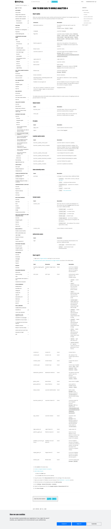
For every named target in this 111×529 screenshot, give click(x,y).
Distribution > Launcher (64, 480)
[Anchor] (69, 8)
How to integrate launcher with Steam (22, 143)
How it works (85, 10)
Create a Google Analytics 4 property (43, 469)
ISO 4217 (61, 180)
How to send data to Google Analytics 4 (22, 134)
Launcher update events (88, 16)
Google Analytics (43, 258)
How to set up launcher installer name (21, 153)
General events (86, 12)
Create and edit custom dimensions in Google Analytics (47, 260)
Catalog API (17, 290)
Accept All (64, 523)
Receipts (17, 239)
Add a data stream (39, 471)
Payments (17, 31)
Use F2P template (18, 75)
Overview (18, 41)
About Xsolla (17, 12)
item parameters (67, 190)
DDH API (17, 303)
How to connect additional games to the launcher (22, 137)
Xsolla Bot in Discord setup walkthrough (20, 111)
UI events (85, 14)
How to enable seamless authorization (22, 127)
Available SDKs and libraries (20, 307)
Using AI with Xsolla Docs (20, 14)
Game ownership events (88, 18)
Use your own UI (18, 95)
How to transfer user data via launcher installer (23, 131)
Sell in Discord (18, 106)
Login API (17, 294)
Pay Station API (18, 288)
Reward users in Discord (20, 108)
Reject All (79, 523)
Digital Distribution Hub (19, 162)
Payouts (17, 263)
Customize (94, 523)
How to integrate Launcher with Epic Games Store (22, 140)
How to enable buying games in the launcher (23, 150)
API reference (19, 43)
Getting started (18, 286)
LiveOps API (17, 292)
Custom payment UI (19, 241)
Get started (17, 73)
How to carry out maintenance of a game (21, 147)
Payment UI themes (19, 237)
